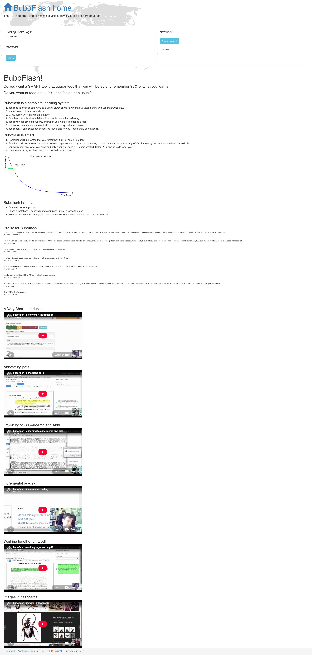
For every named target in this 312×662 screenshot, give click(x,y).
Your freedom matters (26, 651)
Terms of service (10, 651)
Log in (11, 57)
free (167, 49)
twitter (57, 651)
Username (12, 36)
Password (12, 46)
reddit (48, 651)
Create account (169, 41)
